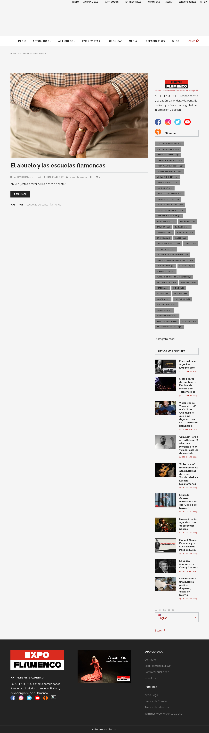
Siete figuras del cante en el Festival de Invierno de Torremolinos (188, 385)
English (162, 618)
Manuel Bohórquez (78, 177)
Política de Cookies (156, 701)
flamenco (55, 204)
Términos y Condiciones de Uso (163, 713)
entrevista (166, 249)
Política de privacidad (157, 707)
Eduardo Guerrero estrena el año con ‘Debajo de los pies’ (188, 501)
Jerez (162, 288)
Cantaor (164, 232)
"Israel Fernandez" (169, 171)
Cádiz (180, 238)
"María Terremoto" (170, 194)
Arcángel (187, 221)
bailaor (163, 227)
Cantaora (185, 232)
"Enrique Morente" (169, 160)
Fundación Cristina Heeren (174, 277)
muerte (180, 293)
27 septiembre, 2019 (24, 177)
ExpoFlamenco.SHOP (158, 665)
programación (167, 316)
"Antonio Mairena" (169, 144)
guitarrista (166, 282)
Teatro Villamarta (169, 327)
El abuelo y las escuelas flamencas (57, 165)
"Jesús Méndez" (167, 177)
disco (190, 243)
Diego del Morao (168, 243)
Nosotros (150, 678)
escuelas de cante (37, 204)
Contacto (150, 659)
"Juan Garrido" (167, 182)
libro (178, 288)
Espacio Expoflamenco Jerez (175, 260)
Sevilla (189, 321)
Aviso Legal (152, 695)
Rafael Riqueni (167, 321)
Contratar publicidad (157, 672)
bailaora (182, 227)
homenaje (188, 282)
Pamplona (182, 299)
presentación (167, 305)
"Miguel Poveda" (168, 199)
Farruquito (165, 266)
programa (164, 310)
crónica (163, 238)
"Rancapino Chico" (169, 216)
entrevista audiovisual (172, 255)
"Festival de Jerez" (170, 166)
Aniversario (166, 221)
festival (186, 266)
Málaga (163, 299)
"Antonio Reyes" (168, 149)
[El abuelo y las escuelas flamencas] (79, 115)
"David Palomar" (168, 155)
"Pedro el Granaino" (170, 210)
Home (13, 53)
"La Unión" (165, 188)
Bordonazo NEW (55, 177)
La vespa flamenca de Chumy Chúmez (188, 564)
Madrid (163, 293)
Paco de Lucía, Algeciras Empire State (187, 364)
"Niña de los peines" (170, 205)
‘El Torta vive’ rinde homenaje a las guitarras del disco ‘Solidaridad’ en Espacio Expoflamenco (188, 474)
